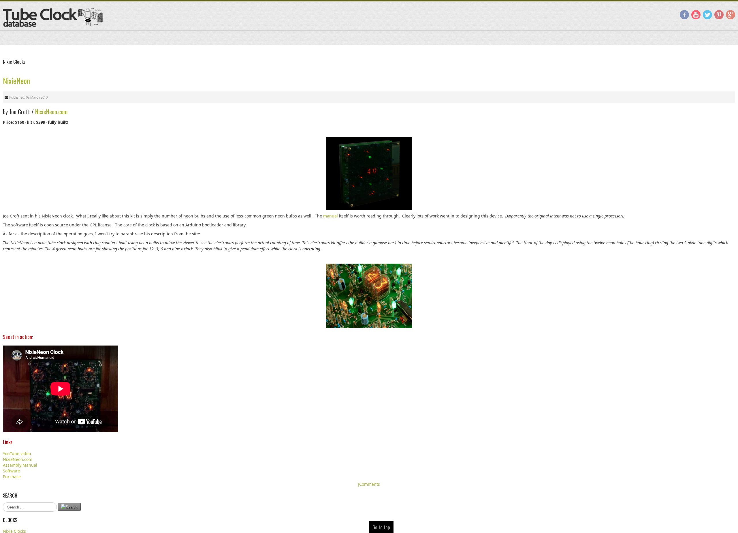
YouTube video (17, 453)
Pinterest (719, 14)
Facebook (684, 14)
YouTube (696, 14)
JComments (369, 484)
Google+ (730, 14)
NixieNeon (16, 80)
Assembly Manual (20, 465)
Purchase (12, 476)
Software (11, 471)
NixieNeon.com (51, 111)
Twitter (707, 14)
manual (330, 216)
